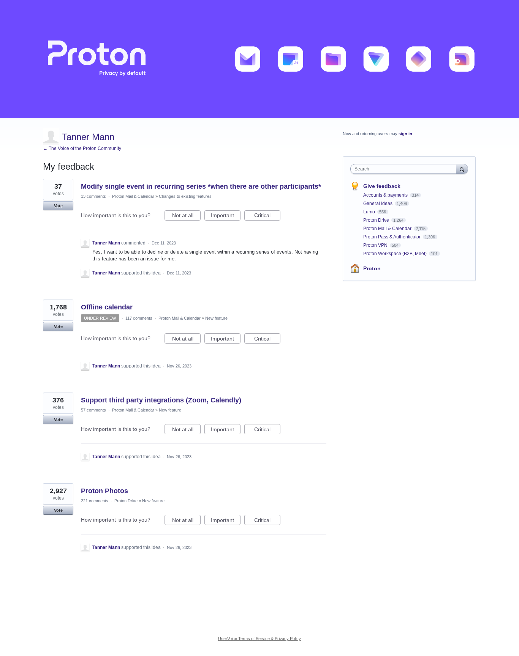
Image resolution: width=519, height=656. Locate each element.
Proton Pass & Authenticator (392, 237)
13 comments (93, 196)
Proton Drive (126, 500)
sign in (405, 133)
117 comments (138, 318)
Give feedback (381, 186)
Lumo (369, 211)
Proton (372, 268)
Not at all (186, 216)
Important (226, 216)
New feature (216, 318)
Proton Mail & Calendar (133, 196)
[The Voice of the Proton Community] (259, 59)
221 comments (94, 500)
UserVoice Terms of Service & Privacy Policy (259, 638)
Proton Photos (104, 491)
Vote (58, 205)
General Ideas (378, 203)
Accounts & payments (386, 195)
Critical (267, 216)
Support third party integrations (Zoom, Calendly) (161, 400)
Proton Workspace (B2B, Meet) (395, 253)
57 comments (93, 410)
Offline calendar (107, 307)
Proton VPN (376, 245)
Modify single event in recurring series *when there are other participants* (201, 186)
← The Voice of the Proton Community (82, 148)
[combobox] (405, 169)
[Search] (462, 168)
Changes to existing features (185, 196)
